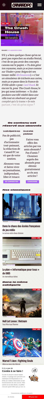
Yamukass (5, 221)
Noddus (5, 316)
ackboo (5, 265)
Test (3, 23)
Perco (4, 356)
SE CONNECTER (11, 181)
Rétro (34, 238)
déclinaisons (23, 75)
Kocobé (4, 50)
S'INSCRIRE (32, 181)
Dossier (33, 194)
